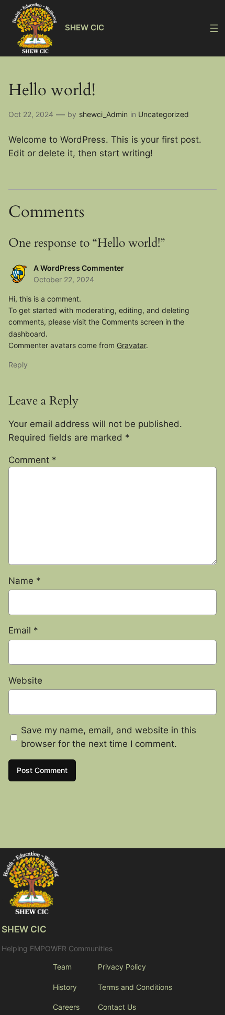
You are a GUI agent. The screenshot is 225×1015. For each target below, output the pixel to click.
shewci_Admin (103, 114)
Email (23, 630)
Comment (32, 460)
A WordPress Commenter (78, 267)
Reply (18, 364)
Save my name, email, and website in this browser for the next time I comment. (108, 737)
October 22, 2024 (63, 279)
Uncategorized (163, 114)
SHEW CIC (84, 27)
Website (25, 680)
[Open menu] (214, 28)
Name (24, 580)
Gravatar (131, 345)
